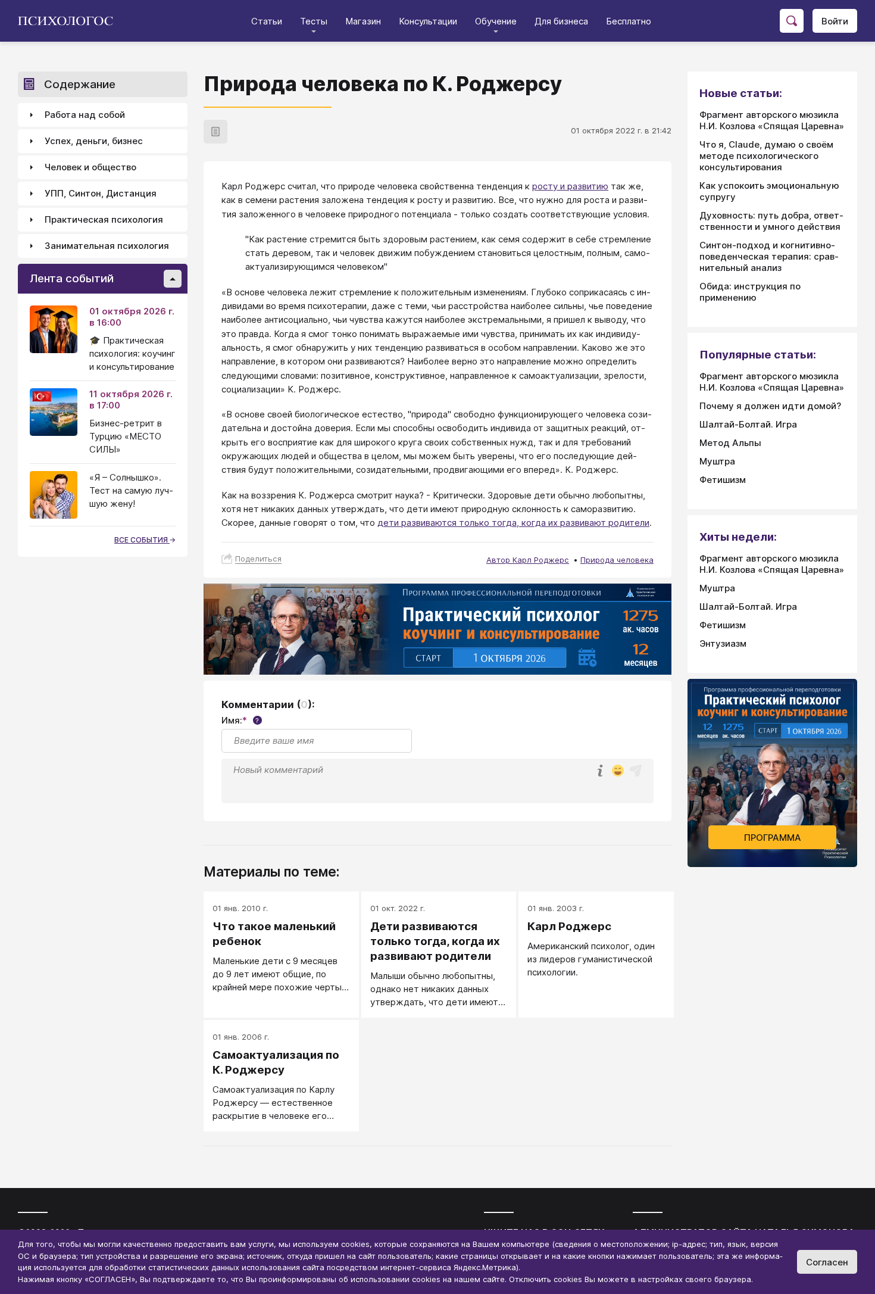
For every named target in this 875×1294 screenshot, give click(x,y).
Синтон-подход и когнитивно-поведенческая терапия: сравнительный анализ (769, 256)
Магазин (363, 21)
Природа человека (617, 560)
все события (142, 539)
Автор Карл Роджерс (527, 560)
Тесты (313, 21)
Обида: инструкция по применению (750, 291)
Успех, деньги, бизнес (94, 141)
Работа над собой (85, 115)
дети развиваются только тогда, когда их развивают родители (513, 522)
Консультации (428, 21)
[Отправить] (636, 771)
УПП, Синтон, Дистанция (101, 193)
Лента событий (72, 279)
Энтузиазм (722, 643)
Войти (834, 21)
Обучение (496, 21)
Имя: (240, 720)
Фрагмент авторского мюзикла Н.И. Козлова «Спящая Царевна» (771, 120)
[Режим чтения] (215, 132)
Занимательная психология (107, 246)
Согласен (827, 1262)
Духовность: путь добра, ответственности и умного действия (771, 221)
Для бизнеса (561, 21)
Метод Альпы (730, 442)
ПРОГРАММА (772, 837)
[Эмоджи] (618, 771)
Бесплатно (628, 21)
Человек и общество (90, 167)
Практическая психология (104, 220)
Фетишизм (722, 479)
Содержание (79, 84)
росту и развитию (570, 186)
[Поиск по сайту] (792, 21)
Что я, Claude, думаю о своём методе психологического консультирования (766, 156)
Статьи (266, 21)
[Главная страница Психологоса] (70, 21)
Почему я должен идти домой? (770, 405)
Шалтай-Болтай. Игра (748, 424)
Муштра (717, 461)
